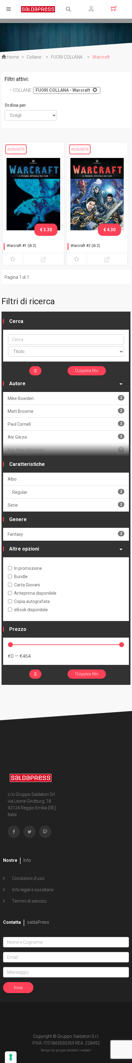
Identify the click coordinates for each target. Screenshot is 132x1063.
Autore (17, 383)
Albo (12, 479)
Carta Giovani (27, 584)
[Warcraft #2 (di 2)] (97, 198)
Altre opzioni (24, 549)
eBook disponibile (31, 609)
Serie (65, 505)
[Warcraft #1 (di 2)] (33, 198)
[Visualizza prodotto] (43, 259)
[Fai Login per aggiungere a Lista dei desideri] (13, 259)
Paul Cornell (65, 424)
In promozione (28, 568)
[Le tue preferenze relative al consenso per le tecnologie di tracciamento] (11, 1057)
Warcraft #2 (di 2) (85, 246)
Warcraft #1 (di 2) (21, 246)
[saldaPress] (38, 9)
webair (86, 1050)
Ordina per (15, 105)
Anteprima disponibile (35, 593)
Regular (67, 492)
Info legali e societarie (32, 889)
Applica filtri (88, 371)
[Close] (94, 90)
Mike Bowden (65, 398)
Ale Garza (65, 436)
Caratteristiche (27, 464)
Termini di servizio (29, 901)
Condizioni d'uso (28, 878)
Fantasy (65, 534)
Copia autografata (32, 601)
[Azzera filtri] (35, 370)
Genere (18, 519)
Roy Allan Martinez (65, 449)
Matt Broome (65, 411)
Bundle (21, 576)
